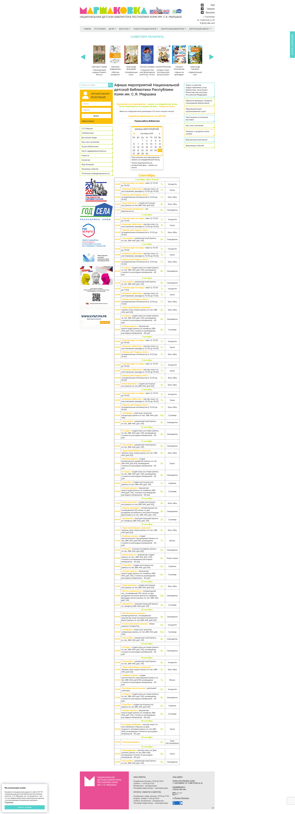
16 (147, 147)
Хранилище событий (195, 145)
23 (147, 150)
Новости (85, 155)
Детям (111, 29)
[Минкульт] (96, 257)
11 (155, 144)
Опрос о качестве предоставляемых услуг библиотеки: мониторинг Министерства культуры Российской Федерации (197, 90)
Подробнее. (9, 802)
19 (160, 147)
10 (151, 144)
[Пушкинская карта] (96, 275)
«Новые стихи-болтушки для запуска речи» (163, 71)
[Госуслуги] (96, 235)
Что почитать (100, 29)
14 (138, 147)
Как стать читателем (90, 142)
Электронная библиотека (172, 29)
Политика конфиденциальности (95, 173)
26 (160, 150)
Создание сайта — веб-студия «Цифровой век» (177, 793)
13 (134, 147)
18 (156, 147)
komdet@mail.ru (179, 787)
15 (142, 147)
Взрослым (124, 29)
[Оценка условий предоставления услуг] (96, 296)
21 (138, 150)
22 (142, 150)
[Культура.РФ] (96, 318)
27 (134, 153)
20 (134, 150)
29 (142, 153)
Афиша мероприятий (147, 129)
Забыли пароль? (88, 121)
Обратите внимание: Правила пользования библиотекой (199, 101)
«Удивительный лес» (195, 71)
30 (147, 153)
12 (160, 144)
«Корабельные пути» (131, 71)
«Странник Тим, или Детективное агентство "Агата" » (147, 72)
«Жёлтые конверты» (115, 71)
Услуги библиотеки (90, 146)
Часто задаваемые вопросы (93, 151)
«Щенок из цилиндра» (179, 71)
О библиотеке (87, 133)
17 (151, 147)
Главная (87, 29)
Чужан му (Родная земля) (144, 29)
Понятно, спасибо (25, 807)
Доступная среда (89, 137)
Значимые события (89, 169)
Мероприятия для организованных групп (196, 110)
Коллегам (85, 160)
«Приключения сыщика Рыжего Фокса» (99, 71)
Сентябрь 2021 (146, 133)
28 (138, 153)
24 (151, 150)
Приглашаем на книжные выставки (197, 118)
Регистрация (98, 97)
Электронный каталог (199, 29)
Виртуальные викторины (196, 140)
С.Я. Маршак (87, 128)
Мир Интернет (87, 164)
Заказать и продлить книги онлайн (197, 132)
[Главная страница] (131, 9)
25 (155, 150)
